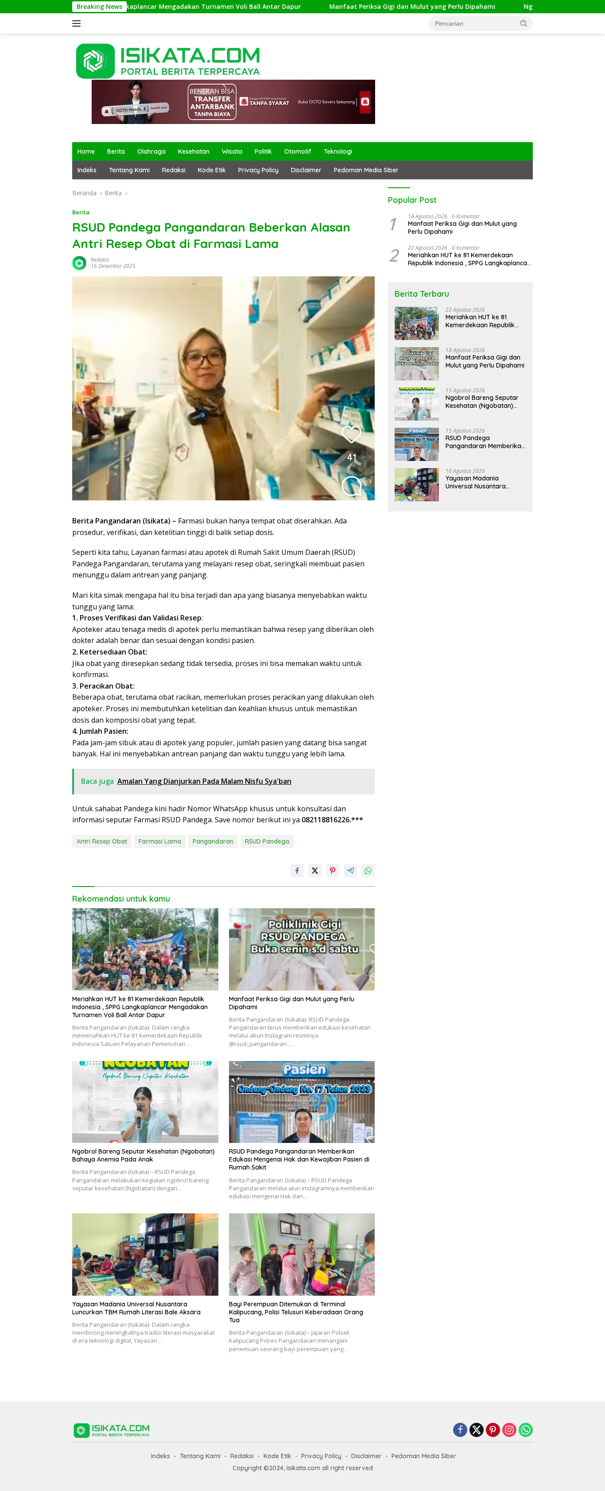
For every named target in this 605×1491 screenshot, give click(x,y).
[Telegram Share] (350, 870)
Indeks (87, 170)
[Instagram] (509, 1430)
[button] (524, 23)
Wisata (232, 151)
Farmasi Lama (160, 841)
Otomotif (297, 151)
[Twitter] (476, 1430)
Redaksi (174, 170)
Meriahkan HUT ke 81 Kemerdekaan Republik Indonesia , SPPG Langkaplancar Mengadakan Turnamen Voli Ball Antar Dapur (140, 1007)
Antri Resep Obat (102, 841)
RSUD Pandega (267, 841)
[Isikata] (169, 60)
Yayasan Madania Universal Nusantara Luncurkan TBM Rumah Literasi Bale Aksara (136, 1308)
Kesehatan (193, 151)
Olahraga (151, 151)
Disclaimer (306, 170)
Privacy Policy (258, 170)
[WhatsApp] (526, 1430)
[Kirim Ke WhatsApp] (368, 870)
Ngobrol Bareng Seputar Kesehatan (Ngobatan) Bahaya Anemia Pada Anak (143, 1155)
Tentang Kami (129, 170)
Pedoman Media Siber (366, 170)
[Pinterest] (493, 1430)
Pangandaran (213, 841)
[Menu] (78, 23)
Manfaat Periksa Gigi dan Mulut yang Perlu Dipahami (353, 7)
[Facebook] (460, 1430)
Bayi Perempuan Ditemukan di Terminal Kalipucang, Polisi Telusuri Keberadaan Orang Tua (296, 1312)
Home (86, 151)
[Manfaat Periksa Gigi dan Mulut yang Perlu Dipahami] (302, 949)
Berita (116, 151)
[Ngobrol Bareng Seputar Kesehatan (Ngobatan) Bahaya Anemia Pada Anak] (145, 1102)
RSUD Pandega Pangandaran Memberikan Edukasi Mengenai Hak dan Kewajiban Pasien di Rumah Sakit (299, 1159)
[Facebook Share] (297, 870)
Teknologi (338, 151)
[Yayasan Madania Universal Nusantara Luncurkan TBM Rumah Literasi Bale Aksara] (145, 1254)
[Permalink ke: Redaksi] (79, 262)
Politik (263, 151)
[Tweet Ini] (315, 870)
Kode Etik (212, 170)
